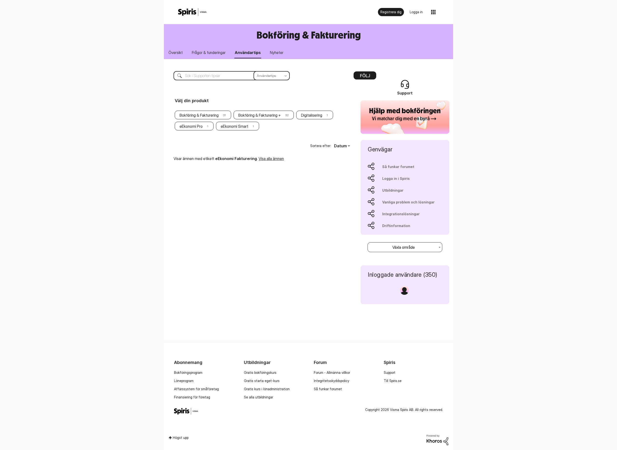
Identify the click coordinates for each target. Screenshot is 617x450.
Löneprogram (184, 381)
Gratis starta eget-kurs (262, 381)
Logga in (416, 12)
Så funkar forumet (398, 167)
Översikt (175, 52)
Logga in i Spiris (396, 178)
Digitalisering (311, 115)
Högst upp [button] (180, 438)
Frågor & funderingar (209, 52)
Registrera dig (391, 12)
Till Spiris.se (393, 381)
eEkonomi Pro (191, 126)
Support (390, 372)
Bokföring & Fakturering (199, 115)
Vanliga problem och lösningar (408, 202)
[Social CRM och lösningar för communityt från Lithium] (437, 439)
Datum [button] (340, 145)
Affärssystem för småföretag (196, 389)
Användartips (248, 52)
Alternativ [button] (365, 77)
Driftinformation (396, 226)
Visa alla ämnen (271, 158)
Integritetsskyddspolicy (331, 381)
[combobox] (228, 75)
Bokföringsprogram (188, 372)
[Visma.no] (192, 12)
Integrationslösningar (401, 214)
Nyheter (276, 52)
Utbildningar (392, 190)
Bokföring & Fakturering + (259, 115)
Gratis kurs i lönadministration (267, 389)
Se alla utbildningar (258, 397)
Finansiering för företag (192, 397)
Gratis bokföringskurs (260, 372)
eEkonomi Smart (234, 126)
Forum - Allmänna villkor (332, 372)
